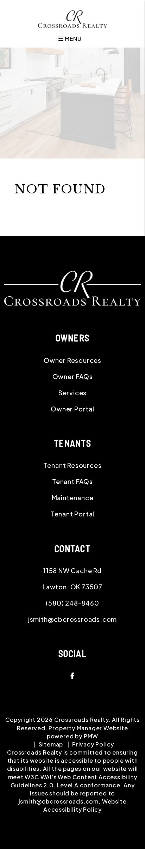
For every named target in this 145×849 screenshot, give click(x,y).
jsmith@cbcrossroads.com (72, 619)
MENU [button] (72, 38)
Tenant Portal (72, 514)
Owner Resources (72, 360)
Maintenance (73, 498)
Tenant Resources (73, 465)
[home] (72, 18)
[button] (72, 675)
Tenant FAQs (72, 481)
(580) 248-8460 (72, 603)
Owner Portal (72, 409)
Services (72, 393)
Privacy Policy (93, 744)
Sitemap (51, 744)
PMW (91, 736)
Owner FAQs (72, 376)
